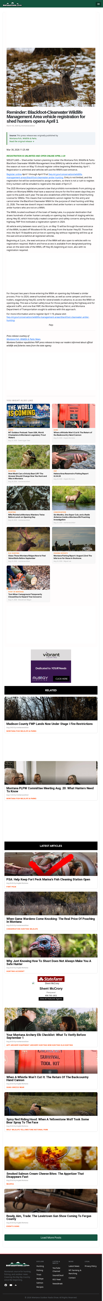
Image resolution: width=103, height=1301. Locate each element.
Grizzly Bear (18, 1087)
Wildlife (34, 929)
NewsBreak (57, 1283)
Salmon (39, 1283)
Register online (14, 174)
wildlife (16, 1129)
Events (10, 1226)
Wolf (8, 1129)
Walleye (39, 1278)
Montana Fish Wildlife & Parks (21, 731)
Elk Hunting (67, 1045)
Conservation (13, 929)
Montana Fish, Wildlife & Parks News (23, 339)
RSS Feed (57, 1279)
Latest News (74, 1266)
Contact (72, 1277)
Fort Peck (11, 887)
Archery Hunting (38, 1045)
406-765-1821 (51, 995)
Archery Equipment (20, 1045)
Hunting (25, 929)
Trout (38, 1274)
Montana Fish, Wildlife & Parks (23, 138)
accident (20, 971)
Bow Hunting (54, 1045)
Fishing (39, 1270)
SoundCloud (58, 1275)
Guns (9, 1087)
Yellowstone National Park (34, 1129)
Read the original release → (22, 141)
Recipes (10, 1184)
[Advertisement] (51, 30)
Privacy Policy (91, 1266)
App (8, 1045)
